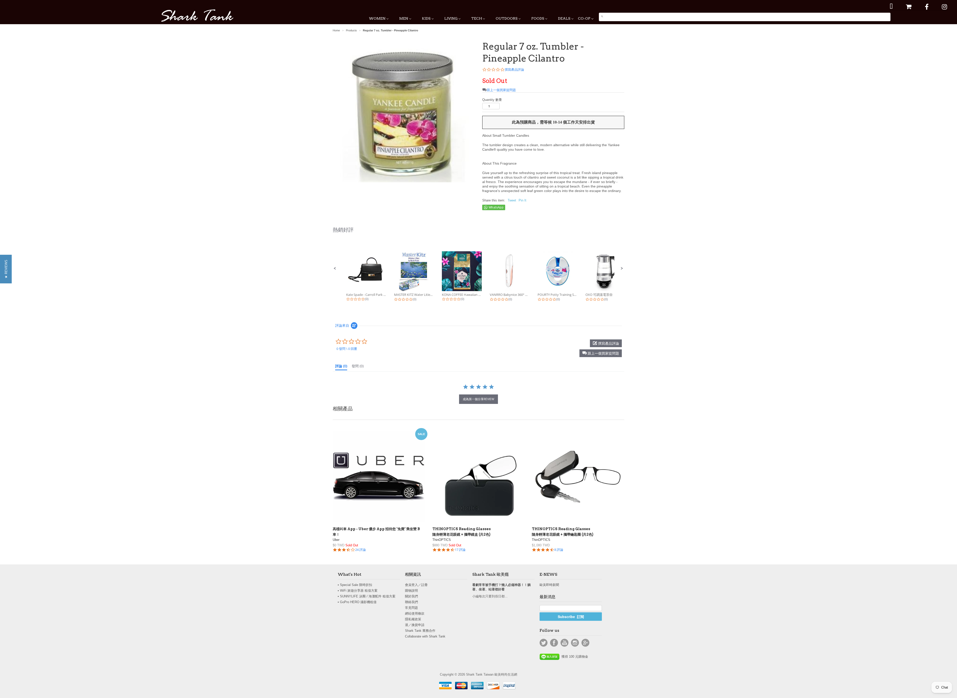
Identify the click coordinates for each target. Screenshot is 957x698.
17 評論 (460, 550)
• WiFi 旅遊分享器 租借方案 (358, 590)
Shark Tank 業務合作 (420, 631)
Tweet (512, 200)
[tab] (341, 367)
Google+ (585, 643)
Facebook (554, 643)
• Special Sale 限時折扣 (355, 585)
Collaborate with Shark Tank (425, 636)
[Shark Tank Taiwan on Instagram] (944, 6)
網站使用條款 (414, 613)
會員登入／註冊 (416, 585)
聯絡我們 (411, 602)
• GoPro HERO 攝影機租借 (357, 602)
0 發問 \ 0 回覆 (346, 348)
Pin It (522, 200)
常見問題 (411, 608)
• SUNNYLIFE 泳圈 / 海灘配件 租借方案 (367, 596)
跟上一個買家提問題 (501, 90)
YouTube (564, 643)
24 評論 (360, 550)
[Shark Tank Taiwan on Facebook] (927, 6)
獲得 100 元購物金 (573, 656)
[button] (335, 268)
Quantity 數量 (492, 100)
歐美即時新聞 (549, 585)
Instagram (575, 643)
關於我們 (411, 596)
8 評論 (558, 550)
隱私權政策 (413, 619)
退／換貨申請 (414, 625)
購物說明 (411, 590)
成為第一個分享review (478, 399)
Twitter (544, 643)
